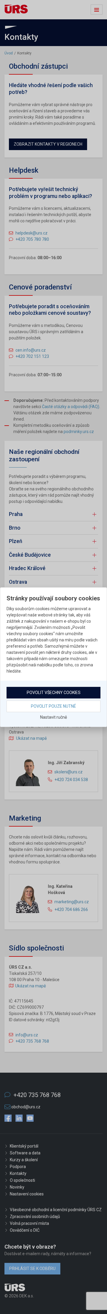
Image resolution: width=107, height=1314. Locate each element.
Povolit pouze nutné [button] (53, 706)
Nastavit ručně (53, 717)
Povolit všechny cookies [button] (54, 692)
